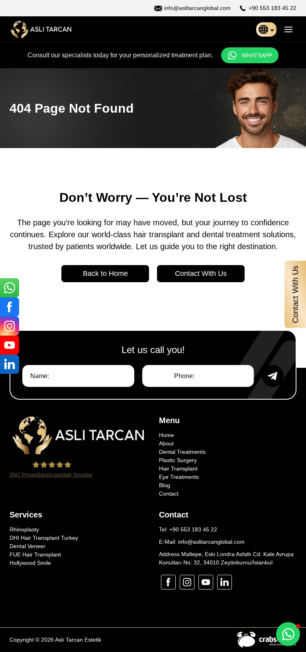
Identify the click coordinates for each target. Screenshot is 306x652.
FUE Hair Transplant (35, 554)
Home (166, 435)
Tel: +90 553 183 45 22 (188, 529)
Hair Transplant (178, 468)
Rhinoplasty (24, 529)
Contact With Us (201, 273)
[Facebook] (9, 306)
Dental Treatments (182, 452)
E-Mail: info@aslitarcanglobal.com (202, 542)
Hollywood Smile (30, 563)
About (166, 443)
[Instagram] (9, 326)
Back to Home (105, 273)
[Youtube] (9, 345)
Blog (164, 485)
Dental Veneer (27, 546)
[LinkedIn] (9, 364)
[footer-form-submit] (273, 376)
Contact (168, 493)
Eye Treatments (179, 477)
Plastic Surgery (178, 460)
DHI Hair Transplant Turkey (44, 538)
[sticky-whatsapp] (9, 287)
